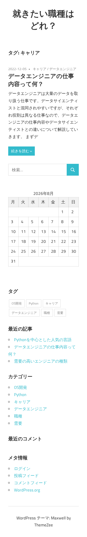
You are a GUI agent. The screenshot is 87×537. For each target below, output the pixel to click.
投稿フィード (26, 475)
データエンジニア (62, 68)
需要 (60, 312)
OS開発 (17, 303)
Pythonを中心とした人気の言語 (43, 340)
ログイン (22, 468)
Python (33, 303)
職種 (47, 312)
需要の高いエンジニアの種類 (40, 361)
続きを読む (20, 151)
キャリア (39, 68)
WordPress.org (27, 490)
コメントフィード (30, 483)
